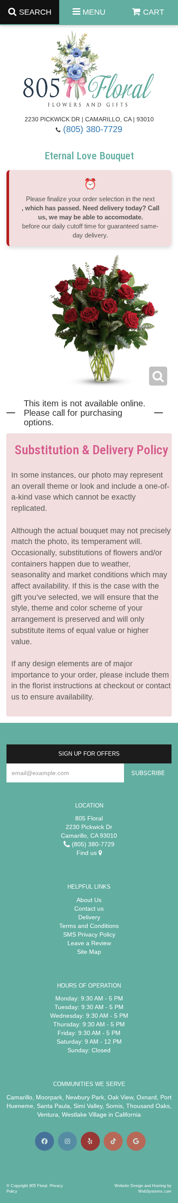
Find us (87, 852)
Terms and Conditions (89, 925)
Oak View (120, 1097)
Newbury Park (85, 1097)
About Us (89, 899)
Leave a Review (89, 943)
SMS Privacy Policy (89, 934)
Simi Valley (87, 1105)
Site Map (89, 951)
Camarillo (19, 1097)
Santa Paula (53, 1105)
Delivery (89, 917)
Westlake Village (84, 1114)
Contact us (89, 908)
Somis (114, 1105)
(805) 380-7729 (92, 129)
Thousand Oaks (148, 1105)
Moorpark (49, 1097)
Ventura (47, 1114)
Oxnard (147, 1097)
